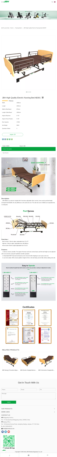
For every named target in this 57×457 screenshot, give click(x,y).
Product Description (7, 149)
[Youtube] (8, 432)
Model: (4, 146)
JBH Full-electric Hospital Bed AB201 (46, 370)
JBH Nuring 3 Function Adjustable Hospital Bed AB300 (10, 370)
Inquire (12, 134)
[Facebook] (2, 432)
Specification (6, 152)
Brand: (21, 146)
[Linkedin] (5, 432)
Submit (8, 402)
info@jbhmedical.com (8, 428)
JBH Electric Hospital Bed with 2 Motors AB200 (28, 370)
